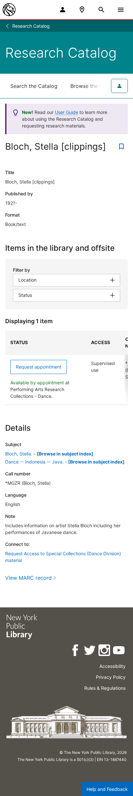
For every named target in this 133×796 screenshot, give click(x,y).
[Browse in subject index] (65, 453)
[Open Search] (101, 9)
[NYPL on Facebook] (75, 651)
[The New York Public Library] (9, 9)
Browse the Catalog (94, 86)
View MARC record (28, 578)
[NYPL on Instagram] (104, 651)
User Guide (66, 112)
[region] (66, 368)
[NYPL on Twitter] (90, 651)
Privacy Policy (111, 677)
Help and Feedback (107, 789)
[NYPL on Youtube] (119, 651)
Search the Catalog (33, 86)
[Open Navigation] (120, 9)
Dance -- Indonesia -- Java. (34, 461)
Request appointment (38, 367)
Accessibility (112, 666)
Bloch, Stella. (18, 453)
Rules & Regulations (105, 688)
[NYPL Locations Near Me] (82, 9)
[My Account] (62, 9)
